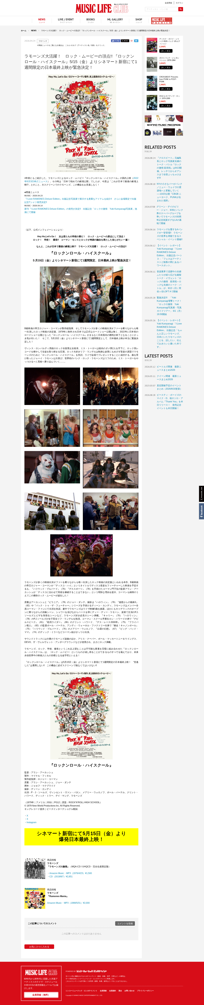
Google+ (132, 40)
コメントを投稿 (125, 923)
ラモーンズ (43, 41)
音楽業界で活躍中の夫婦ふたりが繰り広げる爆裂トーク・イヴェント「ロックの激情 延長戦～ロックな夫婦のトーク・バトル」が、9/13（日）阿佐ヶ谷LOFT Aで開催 (169, 281)
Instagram (31, 822)
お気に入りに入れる (39, 947)
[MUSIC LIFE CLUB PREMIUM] (160, 21)
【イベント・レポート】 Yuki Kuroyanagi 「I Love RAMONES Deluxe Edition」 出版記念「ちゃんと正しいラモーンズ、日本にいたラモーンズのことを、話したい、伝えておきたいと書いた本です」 (169, 333)
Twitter (125, 40)
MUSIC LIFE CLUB (102, 8)
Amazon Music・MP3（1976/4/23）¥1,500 (70, 873)
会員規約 (112, 991)
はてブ (136, 40)
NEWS (33, 31)
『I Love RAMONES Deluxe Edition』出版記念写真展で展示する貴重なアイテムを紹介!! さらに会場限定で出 (79, 199)
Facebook (201, 511)
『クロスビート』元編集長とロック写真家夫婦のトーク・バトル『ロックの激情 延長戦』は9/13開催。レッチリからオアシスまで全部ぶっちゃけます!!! (169, 168)
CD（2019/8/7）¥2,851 (61, 876)
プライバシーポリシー (145, 991)
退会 (120, 991)
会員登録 (103, 991)
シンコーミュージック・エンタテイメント (92, 971)
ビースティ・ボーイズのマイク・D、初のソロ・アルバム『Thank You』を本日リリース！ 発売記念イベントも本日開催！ (170, 401)
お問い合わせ (129, 991)
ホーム (23, 31)
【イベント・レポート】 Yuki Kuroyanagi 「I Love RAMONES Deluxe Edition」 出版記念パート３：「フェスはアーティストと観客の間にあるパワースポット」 (169, 255)
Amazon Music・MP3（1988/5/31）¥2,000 (68, 903)
